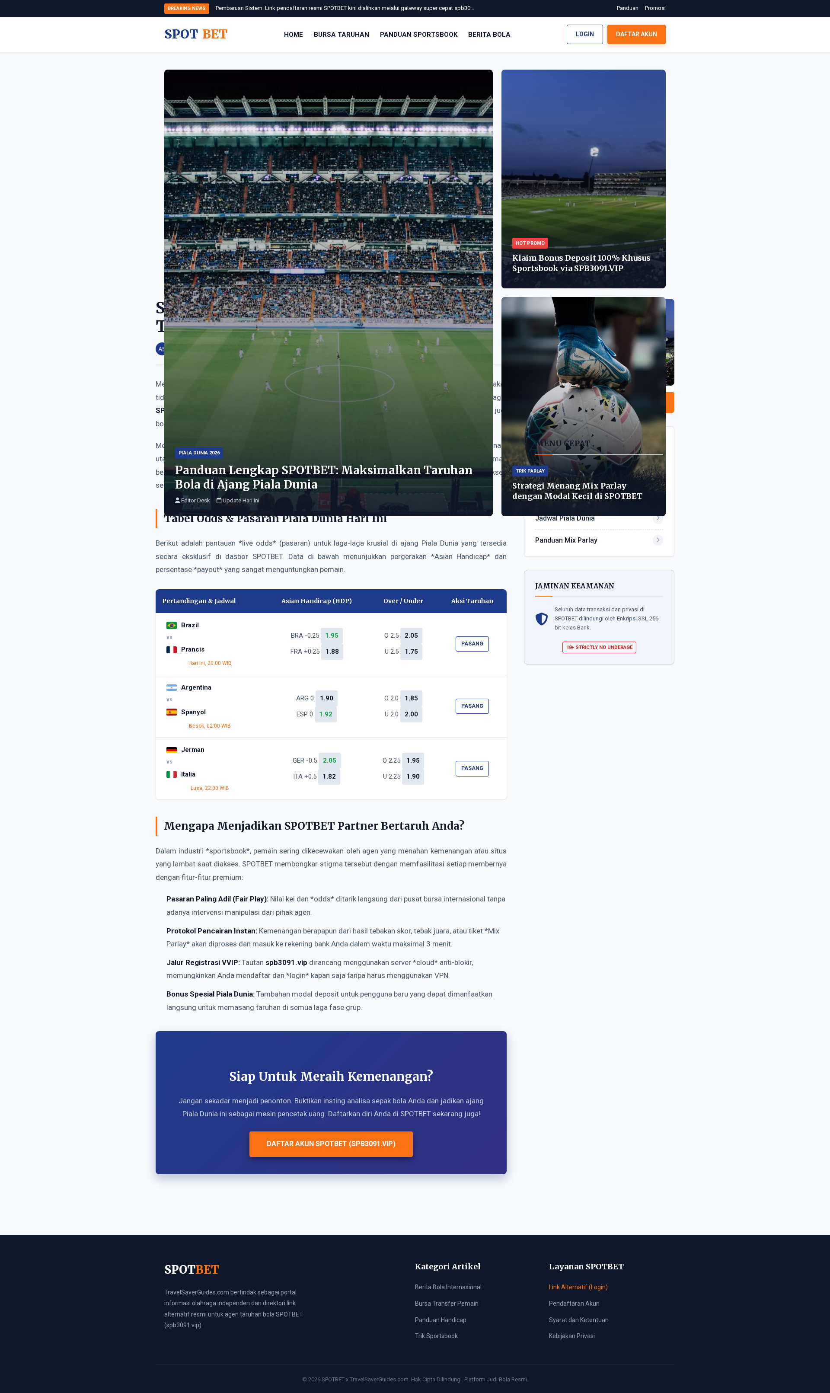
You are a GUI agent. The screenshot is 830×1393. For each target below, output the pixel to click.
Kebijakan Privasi (572, 1335)
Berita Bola (489, 34)
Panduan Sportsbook (418, 34)
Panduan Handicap (440, 1319)
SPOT (195, 34)
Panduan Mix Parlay (566, 540)
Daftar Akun (636, 34)
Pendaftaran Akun (574, 1303)
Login (585, 34)
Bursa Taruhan (341, 34)
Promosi (655, 8)
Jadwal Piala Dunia (565, 518)
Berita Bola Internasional (448, 1287)
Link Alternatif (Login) (578, 1287)
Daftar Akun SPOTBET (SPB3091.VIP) (331, 1144)
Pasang (472, 644)
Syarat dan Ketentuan (579, 1319)
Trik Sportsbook (436, 1335)
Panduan (627, 8)
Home (293, 34)
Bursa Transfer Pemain (447, 1303)
